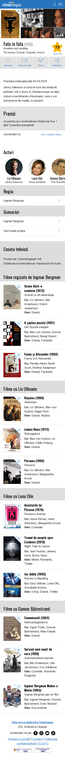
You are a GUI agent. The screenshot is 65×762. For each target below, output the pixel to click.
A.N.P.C (44, 743)
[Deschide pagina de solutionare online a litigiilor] (42, 749)
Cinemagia (12, 4)
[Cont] (55, 4)
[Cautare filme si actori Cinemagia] (61, 4)
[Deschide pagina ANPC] (23, 749)
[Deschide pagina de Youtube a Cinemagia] (47, 733)
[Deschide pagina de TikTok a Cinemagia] (53, 733)
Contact (37, 739)
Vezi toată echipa (14, 231)
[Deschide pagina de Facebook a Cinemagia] (35, 733)
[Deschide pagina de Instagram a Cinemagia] (41, 733)
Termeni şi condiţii (19, 739)
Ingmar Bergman (13, 200)
